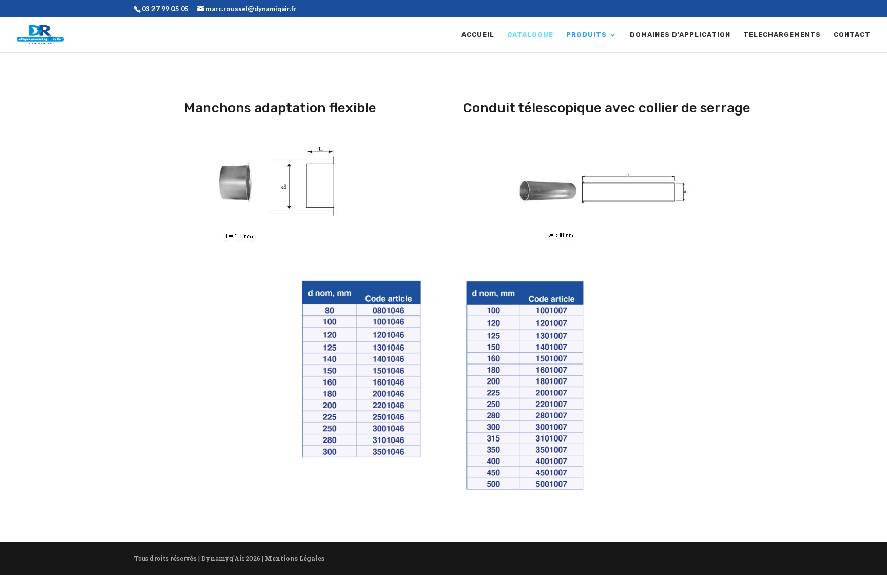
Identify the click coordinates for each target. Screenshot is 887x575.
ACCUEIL (477, 35)
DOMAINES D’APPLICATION (680, 35)
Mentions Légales (294, 558)
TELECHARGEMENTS (782, 35)
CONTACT (852, 35)
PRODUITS (586, 35)
